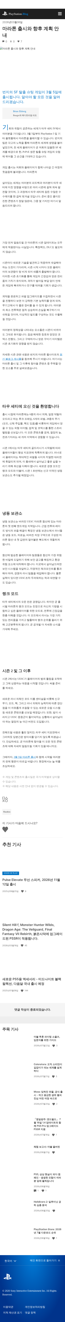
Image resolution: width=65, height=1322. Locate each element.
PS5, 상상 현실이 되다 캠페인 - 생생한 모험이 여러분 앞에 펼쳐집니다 (47, 1177)
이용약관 (8, 1307)
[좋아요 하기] (22, 891)
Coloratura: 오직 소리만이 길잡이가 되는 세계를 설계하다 (48, 1067)
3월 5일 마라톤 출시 (25, 757)
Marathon (6, 812)
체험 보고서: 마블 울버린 (47, 1146)
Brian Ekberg (19, 111)
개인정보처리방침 (35, 1307)
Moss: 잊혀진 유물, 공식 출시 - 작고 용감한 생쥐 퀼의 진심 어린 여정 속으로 (48, 1095)
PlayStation (18, 13)
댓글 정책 (30, 1312)
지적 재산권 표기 (12, 1312)
